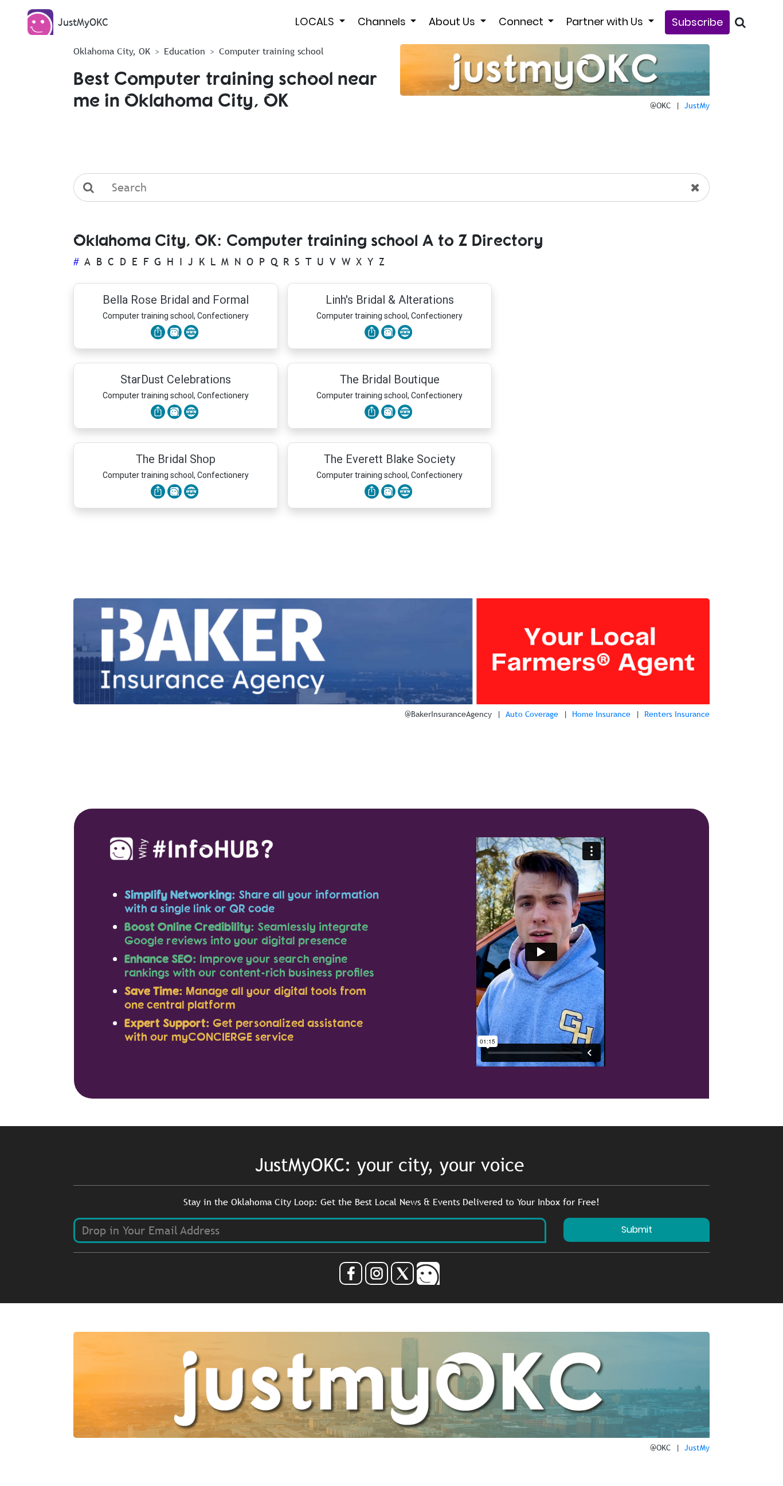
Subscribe (697, 22)
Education (184, 51)
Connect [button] (522, 21)
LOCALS (315, 21)
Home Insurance (601, 714)
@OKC (660, 105)
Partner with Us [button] (605, 21)
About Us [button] (453, 21)
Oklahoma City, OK (111, 51)
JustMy (697, 105)
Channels (383, 21)
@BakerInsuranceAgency (448, 714)
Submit (636, 1229)
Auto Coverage (532, 714)
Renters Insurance (677, 714)
